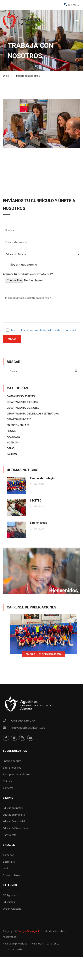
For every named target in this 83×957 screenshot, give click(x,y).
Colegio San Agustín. (30, 931)
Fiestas (11, 431)
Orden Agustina (12, 908)
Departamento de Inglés (23, 407)
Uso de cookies (15, 949)
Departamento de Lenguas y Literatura (33, 413)
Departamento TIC (19, 419)
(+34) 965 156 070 (22, 720)
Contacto (8, 788)
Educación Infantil (13, 808)
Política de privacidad (15, 943)
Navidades (13, 436)
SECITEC (35, 500)
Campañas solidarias (21, 396)
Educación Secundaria (15, 828)
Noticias (13, 442)
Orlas (10, 448)
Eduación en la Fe (18, 425)
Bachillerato (9, 835)
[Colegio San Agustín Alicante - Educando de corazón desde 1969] (22, 21)
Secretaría (9, 861)
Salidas (12, 454)
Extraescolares (11, 875)
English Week (38, 522)
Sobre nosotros (12, 767)
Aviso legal (37, 943)
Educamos (9, 902)
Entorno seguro (12, 761)
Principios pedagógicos (16, 774)
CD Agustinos (11, 895)
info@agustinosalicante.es (27, 727)
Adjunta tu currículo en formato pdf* (28, 274)
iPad (5, 868)
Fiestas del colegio (42, 478)
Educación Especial (14, 821)
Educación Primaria (14, 814)
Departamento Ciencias (22, 402)
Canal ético (53, 943)
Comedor (8, 855)
